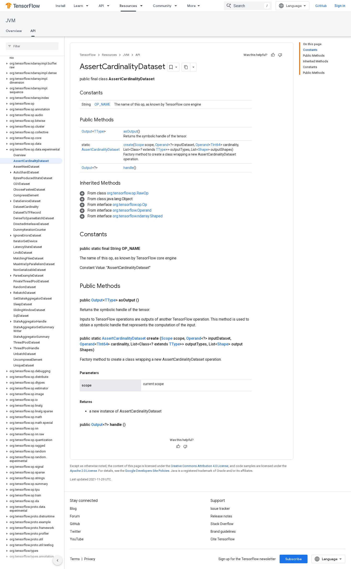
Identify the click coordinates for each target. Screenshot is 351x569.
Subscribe (293, 559)
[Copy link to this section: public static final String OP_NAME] (146, 249)
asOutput (130, 131)
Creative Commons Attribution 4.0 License (199, 466)
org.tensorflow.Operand (132, 210)
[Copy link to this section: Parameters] (103, 373)
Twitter (75, 531)
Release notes (221, 516)
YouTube (77, 539)
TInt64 (215, 145)
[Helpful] (273, 55)
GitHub (321, 6)
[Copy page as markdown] (186, 67)
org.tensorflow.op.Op (130, 204)
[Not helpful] (280, 55)
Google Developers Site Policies (147, 470)
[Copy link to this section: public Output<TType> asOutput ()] (144, 300)
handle (128, 168)
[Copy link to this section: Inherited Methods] (125, 183)
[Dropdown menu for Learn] (88, 5)
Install (60, 6)
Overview (14, 31)
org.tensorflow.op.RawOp (128, 193)
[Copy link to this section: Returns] (97, 402)
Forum (75, 516)
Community (162, 6)
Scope (139, 145)
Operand (161, 145)
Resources (128, 6)
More (191, 6)
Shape (203, 149)
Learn (78, 6)
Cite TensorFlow (223, 539)
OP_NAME (102, 104)
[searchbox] (32, 46)
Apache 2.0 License (83, 470)
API (101, 6)
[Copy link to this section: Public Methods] (118, 120)
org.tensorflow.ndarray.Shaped (138, 216)
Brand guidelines (223, 531)
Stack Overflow (222, 524)
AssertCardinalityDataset (101, 149)
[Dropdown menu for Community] (177, 5)
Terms (75, 559)
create (128, 145)
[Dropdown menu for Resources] (143, 5)
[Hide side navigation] (57, 560)
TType (99, 131)
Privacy (89, 559)
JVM (11, 21)
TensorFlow (88, 55)
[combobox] (248, 5)
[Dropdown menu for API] (109, 5)
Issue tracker (220, 508)
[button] (31, 56)
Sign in (340, 6)
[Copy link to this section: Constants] (107, 93)
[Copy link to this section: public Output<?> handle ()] (131, 425)
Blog (73, 508)
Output (87, 131)
